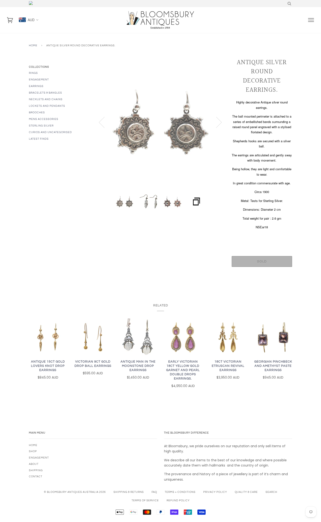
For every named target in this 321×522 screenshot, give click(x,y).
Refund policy (178, 500)
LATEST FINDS (39, 139)
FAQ (154, 492)
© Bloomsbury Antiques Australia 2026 (75, 492)
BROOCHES (37, 112)
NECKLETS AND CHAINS (46, 99)
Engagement (39, 457)
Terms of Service (145, 500)
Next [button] (216, 122)
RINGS (33, 73)
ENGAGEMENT (39, 79)
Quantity (262, 237)
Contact (35, 476)
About (34, 464)
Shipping (36, 470)
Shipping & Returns (129, 492)
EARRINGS (36, 86)
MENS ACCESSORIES (43, 119)
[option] (161, 122)
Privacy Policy (215, 492)
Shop (33, 451)
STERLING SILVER (41, 125)
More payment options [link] (262, 286)
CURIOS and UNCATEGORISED (50, 132)
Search (271, 492)
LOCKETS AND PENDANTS (47, 106)
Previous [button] (105, 122)
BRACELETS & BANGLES (45, 92)
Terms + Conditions (180, 492)
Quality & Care (246, 492)
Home (33, 45)
